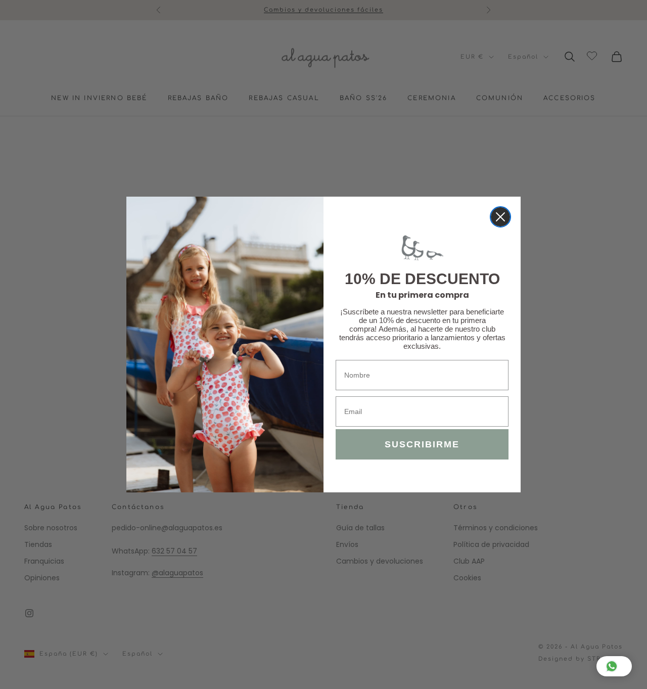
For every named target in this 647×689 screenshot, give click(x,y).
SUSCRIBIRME (422, 444)
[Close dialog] (500, 217)
